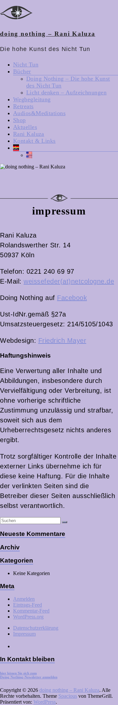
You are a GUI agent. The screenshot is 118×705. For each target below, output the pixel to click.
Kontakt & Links (34, 141)
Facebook (72, 297)
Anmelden (24, 599)
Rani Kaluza (28, 134)
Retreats (23, 106)
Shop (19, 120)
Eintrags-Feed (27, 605)
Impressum (24, 634)
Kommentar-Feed (31, 611)
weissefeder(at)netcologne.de (69, 281)
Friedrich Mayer (62, 340)
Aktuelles (25, 127)
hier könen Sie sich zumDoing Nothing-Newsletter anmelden (28, 675)
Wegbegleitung (32, 99)
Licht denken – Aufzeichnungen (66, 92)
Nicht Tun (25, 64)
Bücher (22, 71)
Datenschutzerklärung (35, 628)
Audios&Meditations (39, 113)
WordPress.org (28, 616)
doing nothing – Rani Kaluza (47, 33)
